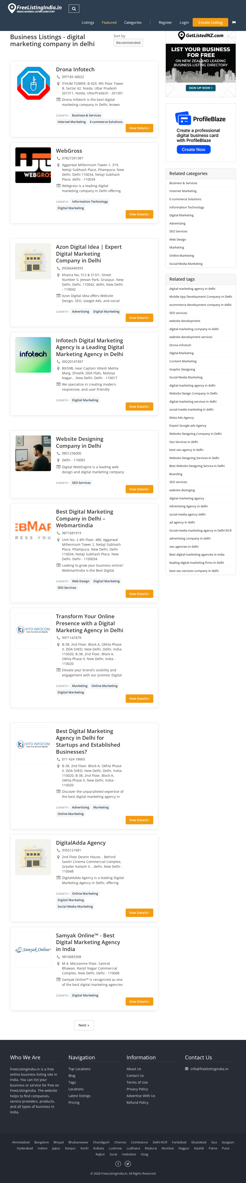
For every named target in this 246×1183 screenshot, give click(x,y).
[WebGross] (33, 165)
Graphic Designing (182, 369)
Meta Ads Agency (181, 417)
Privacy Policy (137, 1089)
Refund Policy (137, 1102)
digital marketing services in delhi (192, 401)
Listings (88, 22)
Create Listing (210, 22)
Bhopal (59, 1142)
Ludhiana (133, 1148)
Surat (113, 1154)
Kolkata (98, 1148)
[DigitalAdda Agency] (33, 857)
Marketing (79, 686)
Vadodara (129, 1154)
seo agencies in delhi (183, 546)
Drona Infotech (180, 345)
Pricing (74, 1102)
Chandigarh (101, 1142)
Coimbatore (139, 1142)
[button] (234, 22)
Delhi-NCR (160, 1142)
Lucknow (115, 1148)
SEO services (178, 313)
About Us (134, 1069)
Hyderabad (25, 1148)
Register (165, 22)
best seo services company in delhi (194, 571)
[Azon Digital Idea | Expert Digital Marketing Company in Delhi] (33, 261)
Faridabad (179, 1142)
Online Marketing (104, 686)
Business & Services (86, 115)
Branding (175, 474)
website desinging (182, 490)
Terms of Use (137, 1082)
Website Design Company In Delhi (193, 393)
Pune (225, 1148)
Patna (213, 1148)
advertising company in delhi (189, 538)
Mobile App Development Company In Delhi (200, 296)
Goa (214, 1142)
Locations (76, 1089)
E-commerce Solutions (106, 122)
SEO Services (81, 482)
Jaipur (56, 1148)
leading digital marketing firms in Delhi (196, 562)
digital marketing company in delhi (194, 329)
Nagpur (183, 1148)
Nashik (199, 1148)
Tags (72, 1082)
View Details (138, 128)
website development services (190, 337)
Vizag (144, 1154)
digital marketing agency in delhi (192, 288)
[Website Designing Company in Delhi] (33, 453)
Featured (109, 22)
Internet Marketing (72, 122)
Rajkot (100, 1154)
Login (184, 22)
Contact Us (135, 1075)
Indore (42, 1148)
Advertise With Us (141, 1095)
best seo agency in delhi (186, 450)
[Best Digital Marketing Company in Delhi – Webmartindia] (33, 526)
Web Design (80, 581)
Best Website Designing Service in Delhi (197, 466)
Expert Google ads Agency (187, 425)
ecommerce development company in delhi (200, 305)
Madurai (151, 1148)
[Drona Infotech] (33, 84)
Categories (132, 22)
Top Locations (79, 1069)
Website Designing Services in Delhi (194, 458)
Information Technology (90, 201)
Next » (84, 1025)
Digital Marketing (71, 208)
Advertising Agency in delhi (188, 506)
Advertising (80, 311)
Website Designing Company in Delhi (195, 433)
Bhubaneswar (78, 1142)
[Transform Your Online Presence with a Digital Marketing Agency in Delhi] (33, 631)
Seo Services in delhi (183, 442)
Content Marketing (183, 361)
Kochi (84, 1148)
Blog (71, 1075)
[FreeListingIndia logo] (35, 8)
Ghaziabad (198, 1142)
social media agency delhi (187, 514)
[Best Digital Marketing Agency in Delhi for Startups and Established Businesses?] (33, 745)
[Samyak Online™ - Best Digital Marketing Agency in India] (33, 950)
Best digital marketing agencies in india (196, 554)
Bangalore (41, 1142)
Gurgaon (228, 1142)
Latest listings (79, 1095)
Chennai (120, 1142)
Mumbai (168, 1148)
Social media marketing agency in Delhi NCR (200, 530)
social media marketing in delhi (191, 409)
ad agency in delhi (182, 522)
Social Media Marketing (75, 906)
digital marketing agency (186, 498)
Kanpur (70, 1148)
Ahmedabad (21, 1142)
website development (184, 321)
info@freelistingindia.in (209, 1069)
